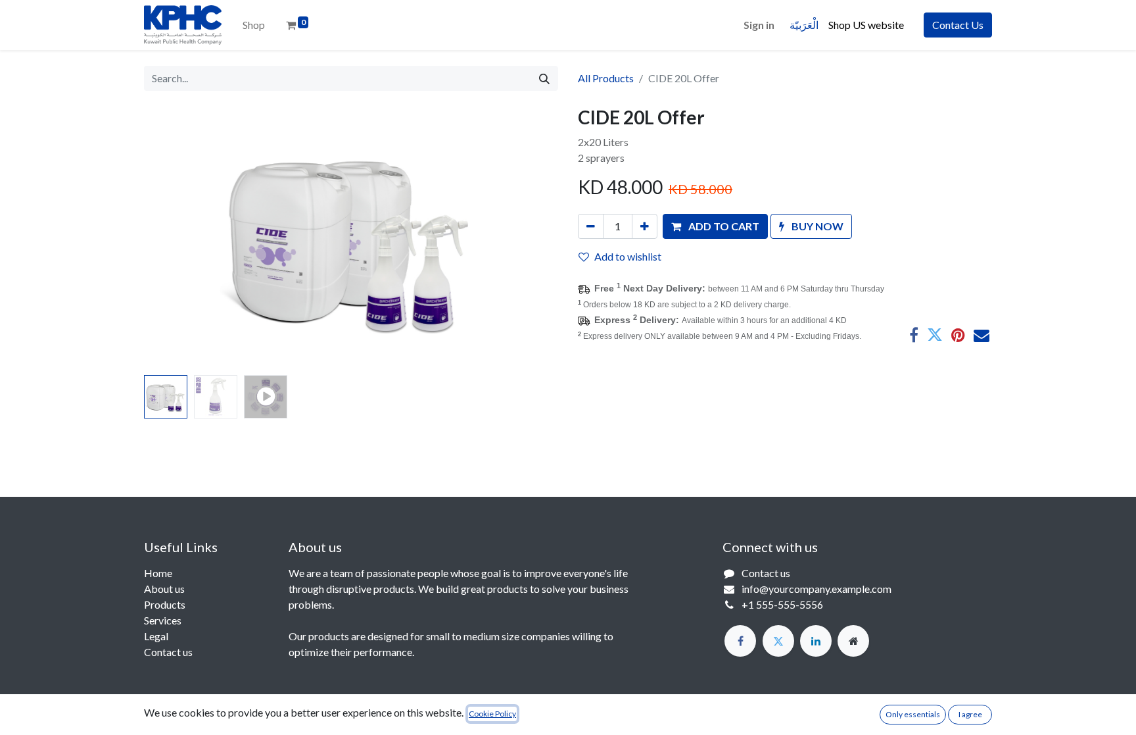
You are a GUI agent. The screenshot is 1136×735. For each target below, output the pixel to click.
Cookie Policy (492, 714)
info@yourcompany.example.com (816, 588)
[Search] (544, 78)
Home (158, 573)
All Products (606, 78)
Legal (156, 636)
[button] (175, 238)
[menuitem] (253, 25)
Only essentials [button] (913, 714)
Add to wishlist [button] (627, 256)
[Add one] (644, 226)
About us (164, 588)
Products (164, 604)
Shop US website (868, 24)
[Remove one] (591, 226)
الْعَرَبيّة (804, 24)
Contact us (168, 652)
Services (162, 620)
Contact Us (957, 24)
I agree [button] (970, 714)
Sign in (759, 24)
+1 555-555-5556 (782, 604)
